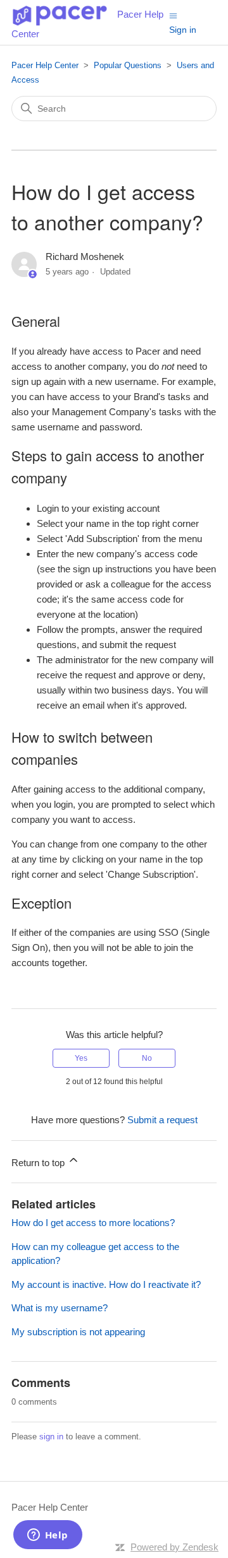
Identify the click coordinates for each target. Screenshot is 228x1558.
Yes (81, 1058)
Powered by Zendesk (174, 1547)
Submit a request (162, 1119)
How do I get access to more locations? (93, 1222)
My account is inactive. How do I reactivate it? (106, 1284)
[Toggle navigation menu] (173, 14)
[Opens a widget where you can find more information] (47, 1536)
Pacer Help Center (45, 65)
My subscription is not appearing (78, 1331)
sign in (51, 1436)
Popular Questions (128, 65)
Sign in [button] (182, 30)
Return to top (39, 1162)
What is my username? (59, 1307)
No (147, 1058)
